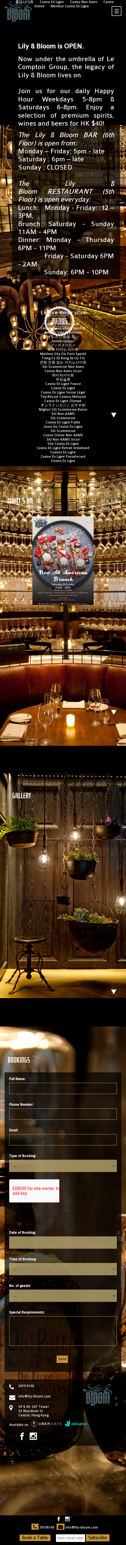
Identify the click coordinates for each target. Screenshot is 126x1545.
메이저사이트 (63, 375)
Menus (59, 321)
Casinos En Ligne (63, 452)
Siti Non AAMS (63, 414)
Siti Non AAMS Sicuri (63, 439)
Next (104, 549)
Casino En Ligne (63, 388)
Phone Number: (21, 1105)
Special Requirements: (27, 1312)
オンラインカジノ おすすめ (63, 405)
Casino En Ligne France (63, 384)
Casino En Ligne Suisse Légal (63, 392)
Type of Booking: (22, 1156)
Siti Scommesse (63, 418)
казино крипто (63, 341)
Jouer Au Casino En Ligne (63, 427)
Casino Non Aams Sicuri (63, 371)
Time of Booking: (22, 1259)
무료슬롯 (63, 380)
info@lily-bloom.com (34, 1396)
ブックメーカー (63, 345)
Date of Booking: (22, 1233)
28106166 (46, 1527)
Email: (13, 1130)
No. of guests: (20, 1286)
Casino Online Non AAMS (63, 435)
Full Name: (17, 1079)
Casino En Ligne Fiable (63, 422)
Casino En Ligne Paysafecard (63, 457)
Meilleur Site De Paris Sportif (63, 354)
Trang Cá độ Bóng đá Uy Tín (63, 358)
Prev (22, 549)
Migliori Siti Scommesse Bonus (63, 410)
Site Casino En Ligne (63, 444)
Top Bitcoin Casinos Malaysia (63, 397)
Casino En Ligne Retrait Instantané (63, 448)
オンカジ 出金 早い (63, 337)
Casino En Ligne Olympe (63, 401)
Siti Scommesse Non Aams (63, 367)
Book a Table (35, 1537)
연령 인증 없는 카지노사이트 (63, 362)
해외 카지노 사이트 (63, 350)
